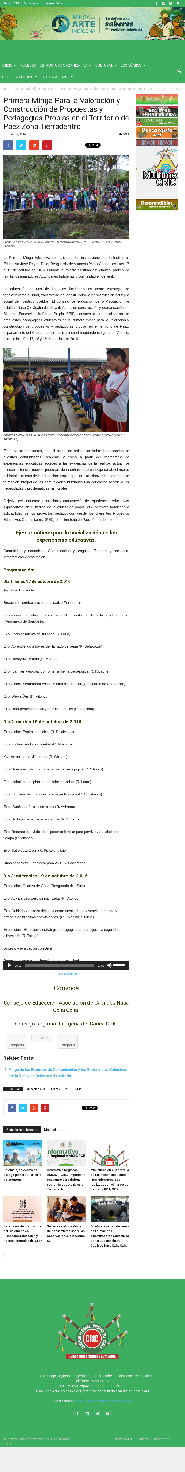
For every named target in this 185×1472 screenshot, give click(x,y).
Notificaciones (56, 77)
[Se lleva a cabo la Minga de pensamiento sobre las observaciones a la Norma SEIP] (66, 1209)
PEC (67, 1089)
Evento (55, 1089)
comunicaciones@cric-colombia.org (103, 1401)
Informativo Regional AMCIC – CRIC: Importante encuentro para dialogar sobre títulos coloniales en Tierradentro (66, 1179)
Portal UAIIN (11, 3)
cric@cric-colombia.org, (64, 1391)
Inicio (7, 65)
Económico (131, 65)
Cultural (104, 65)
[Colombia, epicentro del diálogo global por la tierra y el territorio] (22, 1153)
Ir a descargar (66, 973)
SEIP (78, 1089)
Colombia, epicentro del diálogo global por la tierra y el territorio (22, 1174)
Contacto (29, 3)
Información (51, 3)
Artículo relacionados (22, 1130)
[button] (179, 71)
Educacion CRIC (36, 1089)
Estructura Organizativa (63, 65)
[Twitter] (170, 3)
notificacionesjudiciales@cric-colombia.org (116, 1391)
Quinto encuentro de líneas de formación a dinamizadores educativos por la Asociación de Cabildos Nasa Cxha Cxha (110, 1235)
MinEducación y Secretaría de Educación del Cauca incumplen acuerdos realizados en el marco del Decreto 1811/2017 (110, 1179)
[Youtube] (178, 3)
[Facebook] (156, 3)
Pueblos (28, 65)
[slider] (120, 965)
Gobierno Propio (18, 77)
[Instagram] (163, 3)
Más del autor (54, 1130)
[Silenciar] (109, 965)
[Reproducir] (9, 965)
